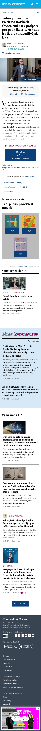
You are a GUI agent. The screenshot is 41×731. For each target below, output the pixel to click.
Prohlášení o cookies (10, 680)
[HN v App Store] (26, 646)
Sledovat (13, 94)
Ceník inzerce (7, 670)
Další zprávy (20, 604)
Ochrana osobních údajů (11, 676)
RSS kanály (6, 704)
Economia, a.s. (17, 623)
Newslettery (7, 701)
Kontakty (6, 656)
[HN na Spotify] (29, 635)
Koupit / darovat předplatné (12, 693)
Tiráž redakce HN (9, 660)
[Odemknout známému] (38, 12)
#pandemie (8, 191)
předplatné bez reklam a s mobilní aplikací (18, 168)
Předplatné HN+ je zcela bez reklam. (28, 267)
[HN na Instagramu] (23, 635)
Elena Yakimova (16, 516)
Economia (6, 663)
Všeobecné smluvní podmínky (13, 687)
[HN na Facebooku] (19, 635)
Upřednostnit (30, 94)
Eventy (5, 697)
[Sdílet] (34, 12)
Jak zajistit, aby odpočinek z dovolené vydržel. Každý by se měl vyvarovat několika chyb (18, 523)
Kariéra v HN (7, 667)
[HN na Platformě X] (16, 635)
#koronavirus (9, 183)
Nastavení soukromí (10, 684)
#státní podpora (10, 187)
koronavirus (26, 334)
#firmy (19, 183)
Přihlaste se (29, 176)
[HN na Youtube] (33, 635)
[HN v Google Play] (10, 646)
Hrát (12, 231)
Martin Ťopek (12, 44)
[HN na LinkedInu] (26, 635)
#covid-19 (23, 187)
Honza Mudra (32, 79)
